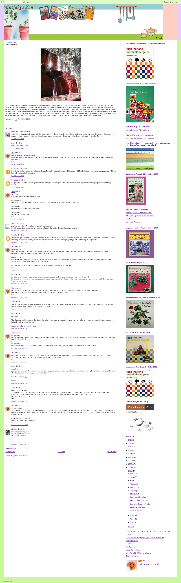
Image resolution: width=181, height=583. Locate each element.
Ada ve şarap (134, 493)
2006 (130, 471)
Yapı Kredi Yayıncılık (133, 222)
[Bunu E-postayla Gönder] (19, 119)
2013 (130, 447)
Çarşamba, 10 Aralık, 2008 (18, 444)
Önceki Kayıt (111, 452)
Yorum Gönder (10, 448)
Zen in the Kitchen (132, 556)
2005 (130, 527)
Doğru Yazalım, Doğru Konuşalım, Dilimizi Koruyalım (145, 537)
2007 (130, 467)
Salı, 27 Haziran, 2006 (17, 139)
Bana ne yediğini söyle (138, 497)
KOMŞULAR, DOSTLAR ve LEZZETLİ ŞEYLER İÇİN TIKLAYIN (148, 531)
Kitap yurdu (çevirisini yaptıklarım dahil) (140, 216)
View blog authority (6, 581)
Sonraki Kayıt (10, 452)
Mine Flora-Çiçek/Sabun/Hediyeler (138, 553)
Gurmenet (129, 544)
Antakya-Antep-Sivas (137, 507)
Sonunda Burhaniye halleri (139, 500)
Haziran (133, 491)
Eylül (132, 480)
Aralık (132, 473)
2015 (130, 440)
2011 (130, 454)
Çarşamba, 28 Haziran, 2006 (19, 230)
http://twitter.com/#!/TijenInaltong (137, 130)
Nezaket (14, 235)
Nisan (132, 519)
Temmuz (133, 487)
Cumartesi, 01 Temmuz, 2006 (19, 401)
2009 (130, 460)
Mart (132, 522)
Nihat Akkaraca (16, 168)
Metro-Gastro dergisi (133, 550)
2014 (130, 443)
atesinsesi (15, 429)
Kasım (132, 477)
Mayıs (132, 515)
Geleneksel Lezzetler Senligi (140, 504)
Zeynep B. (15, 223)
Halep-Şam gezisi (136, 511)
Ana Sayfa (61, 452)
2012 (130, 450)
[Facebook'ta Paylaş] (26, 119)
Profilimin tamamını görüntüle (149, 564)
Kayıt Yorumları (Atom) (19, 456)
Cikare (128, 534)
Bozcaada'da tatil (132, 541)
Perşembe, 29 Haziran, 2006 (19, 309)
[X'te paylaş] (24, 119)
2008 (130, 464)
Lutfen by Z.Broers (18, 131)
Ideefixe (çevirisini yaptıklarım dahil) (139, 213)
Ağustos (133, 484)
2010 (130, 457)
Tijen (13, 152)
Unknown (14, 180)
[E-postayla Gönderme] (15, 119)
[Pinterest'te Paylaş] (29, 119)
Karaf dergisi (130, 547)
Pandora (129, 219)
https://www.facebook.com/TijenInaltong (140, 138)
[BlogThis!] (21, 119)
